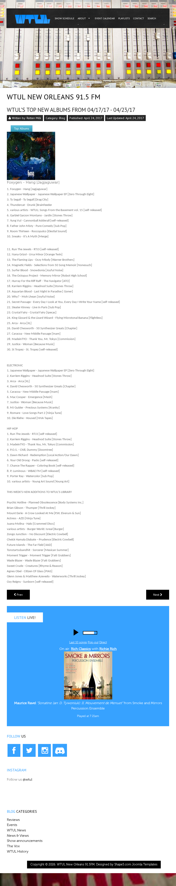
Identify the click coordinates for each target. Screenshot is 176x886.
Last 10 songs (78, 642)
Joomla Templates (144, 864)
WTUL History (18, 851)
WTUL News (16, 830)
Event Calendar (105, 18)
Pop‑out (93, 642)
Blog (62, 118)
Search (151, 18)
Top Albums (21, 128)
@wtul (27, 779)
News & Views (18, 836)
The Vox (13, 846)
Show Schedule (64, 18)
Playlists (124, 18)
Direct (103, 642)
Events (12, 825)
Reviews (13, 820)
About (82, 18)
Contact (138, 18)
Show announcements (24, 841)
